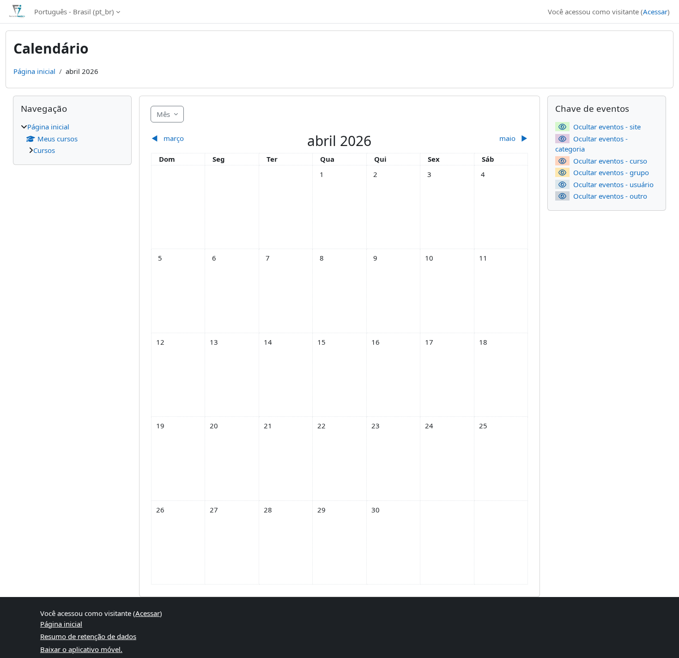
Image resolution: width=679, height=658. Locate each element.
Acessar (655, 11)
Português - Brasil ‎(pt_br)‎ (74, 11)
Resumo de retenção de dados (88, 636)
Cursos (44, 150)
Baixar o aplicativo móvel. (81, 649)
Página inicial (34, 71)
